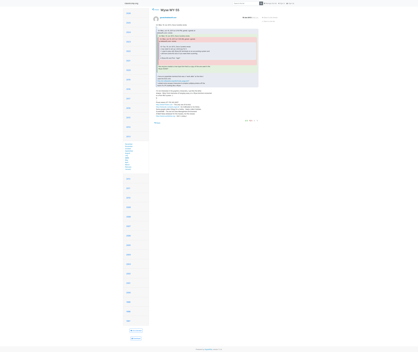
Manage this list (271, 3)
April (126, 162)
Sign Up (291, 3)
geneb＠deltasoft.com (168, 17)
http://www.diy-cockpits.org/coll (167, 107)
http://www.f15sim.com (164, 104)
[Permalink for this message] (257, 120)
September (129, 151)
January (128, 169)
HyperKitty (208, 349)
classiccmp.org (131, 3)
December (128, 144)
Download (136, 338)
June (127, 158)
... (157, 27)
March (127, 165)
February (128, 167)
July (126, 155)
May (126, 160)
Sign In (282, 3)
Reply (158, 123)
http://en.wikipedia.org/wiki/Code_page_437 (173, 81)
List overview (137, 331)
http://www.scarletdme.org (165, 116)
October (128, 149)
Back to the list (269, 21)
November (129, 146)
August (127, 153)
